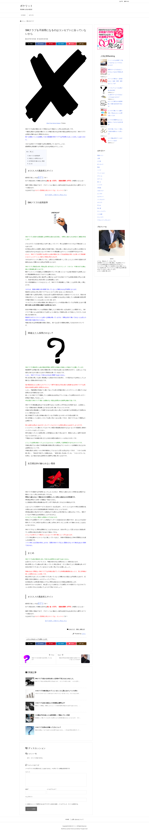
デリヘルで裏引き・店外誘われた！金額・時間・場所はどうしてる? (115, 81)
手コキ (99, 205)
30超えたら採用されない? (35, 158)
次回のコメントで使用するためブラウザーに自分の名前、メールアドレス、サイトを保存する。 (53, 804)
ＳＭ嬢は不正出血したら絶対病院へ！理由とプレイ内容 (52, 715)
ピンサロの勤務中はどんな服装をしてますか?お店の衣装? (115, 122)
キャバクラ (100, 217)
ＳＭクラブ (31, 21)
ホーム (23, 21)
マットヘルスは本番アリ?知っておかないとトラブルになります (115, 63)
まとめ (29, 163)
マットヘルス (101, 173)
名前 (27, 789)
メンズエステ (101, 199)
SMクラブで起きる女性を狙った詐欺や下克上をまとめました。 (55, 678)
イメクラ (99, 184)
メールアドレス (51, 789)
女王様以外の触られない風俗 (35, 161)
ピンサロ (99, 193)
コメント (27, 772)
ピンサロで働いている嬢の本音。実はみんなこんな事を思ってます (115, 113)
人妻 (98, 158)
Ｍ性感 (99, 187)
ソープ (99, 170)
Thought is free (84, 828)
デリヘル (99, 176)
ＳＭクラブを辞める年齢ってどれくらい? (48, 727)
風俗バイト (100, 155)
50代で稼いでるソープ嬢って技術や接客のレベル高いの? (115, 131)
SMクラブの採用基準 (33, 155)
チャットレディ (101, 211)
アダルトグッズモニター (104, 220)
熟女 (98, 167)
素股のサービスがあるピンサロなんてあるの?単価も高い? (115, 72)
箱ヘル (99, 182)
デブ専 (99, 161)
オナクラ (99, 202)
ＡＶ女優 (99, 214)
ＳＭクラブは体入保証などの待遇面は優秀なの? (50, 703)
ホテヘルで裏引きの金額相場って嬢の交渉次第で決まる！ (115, 104)
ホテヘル (99, 179)
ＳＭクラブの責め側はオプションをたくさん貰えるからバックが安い (56, 691)
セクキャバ (100, 196)
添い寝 (99, 208)
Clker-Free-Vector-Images (53, 123)
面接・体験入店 (80, 629)
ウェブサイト (29, 796)
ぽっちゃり (100, 164)
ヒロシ (84, 633)
